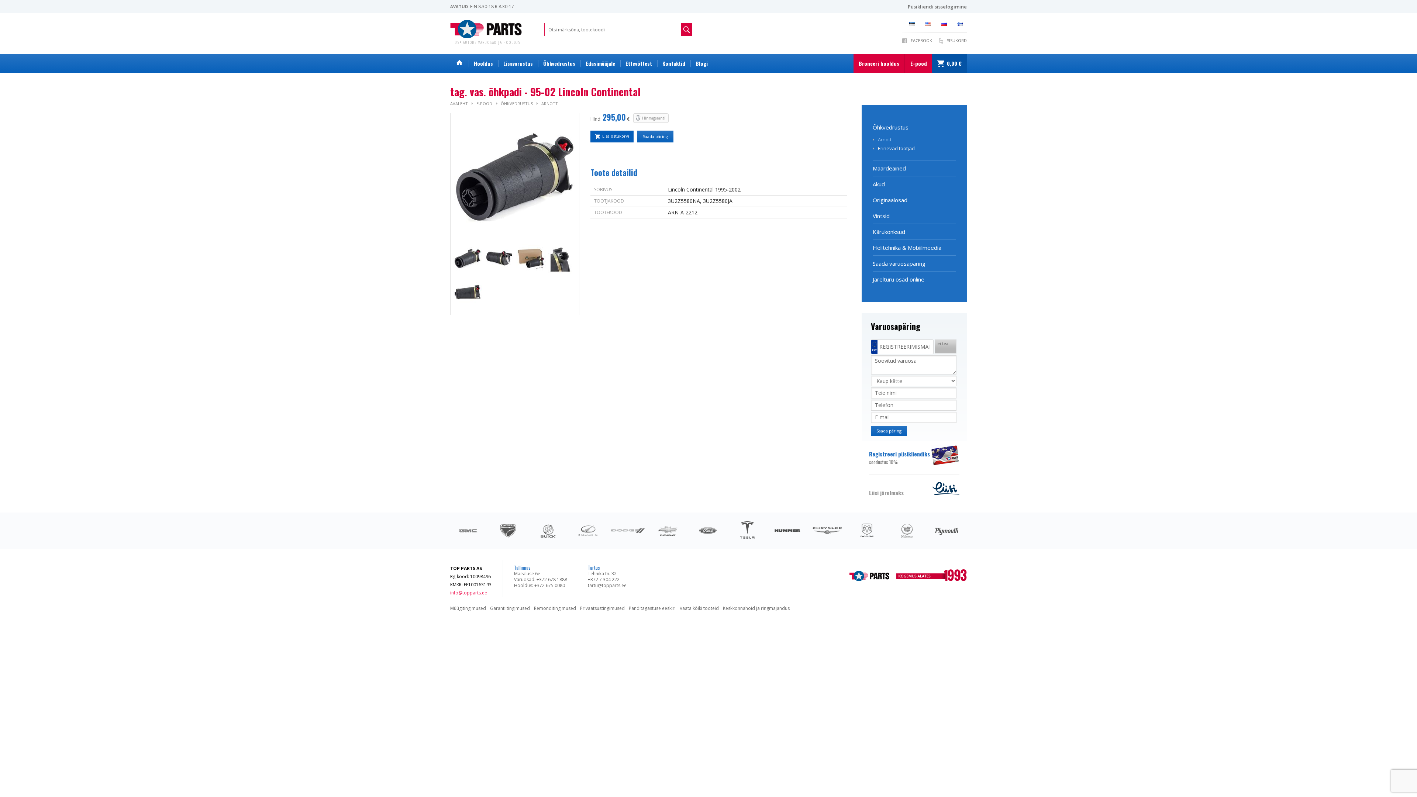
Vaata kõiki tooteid (699, 608)
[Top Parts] (486, 28)
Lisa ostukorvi (615, 136)
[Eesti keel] (914, 23)
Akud (879, 184)
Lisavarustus (518, 63)
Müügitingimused (468, 608)
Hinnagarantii (654, 118)
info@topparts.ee (468, 593)
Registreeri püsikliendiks (899, 458)
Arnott (549, 103)
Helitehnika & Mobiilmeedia (907, 247)
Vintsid (881, 216)
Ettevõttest (638, 63)
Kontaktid (673, 63)
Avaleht (459, 103)
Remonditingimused (555, 608)
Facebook (921, 40)
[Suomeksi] (962, 23)
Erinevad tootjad (896, 148)
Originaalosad (890, 200)
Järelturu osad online (898, 279)
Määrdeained (889, 168)
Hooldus (483, 63)
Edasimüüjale (600, 63)
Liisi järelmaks (886, 493)
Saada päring (655, 136)
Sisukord (957, 40)
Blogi (702, 63)
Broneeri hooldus (879, 63)
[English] (930, 23)
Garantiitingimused (510, 608)
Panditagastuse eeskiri (652, 608)
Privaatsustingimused (602, 608)
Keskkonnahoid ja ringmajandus (756, 608)
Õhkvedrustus (559, 63)
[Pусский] (946, 23)
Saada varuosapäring (899, 263)
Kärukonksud (889, 231)
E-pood (918, 63)
